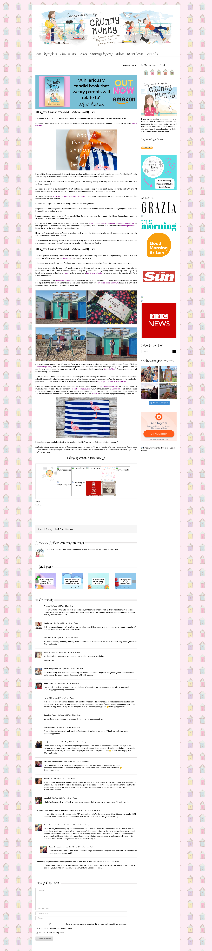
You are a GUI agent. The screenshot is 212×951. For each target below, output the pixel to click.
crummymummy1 (72, 542)
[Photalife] (108, 482)
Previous (126, 65)
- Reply (71, 606)
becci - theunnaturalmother (53, 761)
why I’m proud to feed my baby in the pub (113, 381)
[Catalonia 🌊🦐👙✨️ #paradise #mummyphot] (149, 374)
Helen (46, 698)
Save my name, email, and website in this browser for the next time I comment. (96, 924)
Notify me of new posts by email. (51, 933)
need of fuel (65, 258)
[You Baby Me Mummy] (79, 482)
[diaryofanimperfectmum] (64, 482)
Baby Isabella (48, 638)
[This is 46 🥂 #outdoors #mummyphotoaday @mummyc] (168, 391)
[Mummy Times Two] (49, 468)
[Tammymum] (93, 468)
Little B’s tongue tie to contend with (101, 223)
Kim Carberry (48, 623)
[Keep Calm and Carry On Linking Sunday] (93, 482)
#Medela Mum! (110, 369)
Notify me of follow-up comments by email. (55, 928)
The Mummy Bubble (51, 669)
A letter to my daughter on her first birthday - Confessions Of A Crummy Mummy (63, 861)
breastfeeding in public (80, 389)
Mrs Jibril (47, 798)
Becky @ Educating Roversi (53, 825)
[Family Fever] (79, 468)
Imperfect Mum (49, 727)
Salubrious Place (50, 715)
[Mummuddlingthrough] (123, 468)
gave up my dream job (125, 223)
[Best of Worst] (108, 468)
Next (134, 65)
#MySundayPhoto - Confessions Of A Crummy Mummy (54, 810)
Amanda (47, 606)
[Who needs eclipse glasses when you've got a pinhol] (149, 391)
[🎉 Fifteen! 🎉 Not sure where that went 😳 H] (168, 374)
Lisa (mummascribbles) (52, 742)
